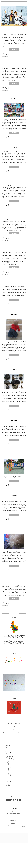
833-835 (14, 369)
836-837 (14, 314)
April (8, 784)
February (9, 786)
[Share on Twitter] (10, 53)
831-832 (14, 420)
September (9, 759)
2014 (7, 751)
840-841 (14, 248)
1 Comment (4, 207)
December (9, 756)
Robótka (14, 817)
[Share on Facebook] (6, 53)
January (9, 787)
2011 (7, 755)
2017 (7, 747)
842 (14, 215)
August (8, 761)
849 (14, 30)
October (9, 758)
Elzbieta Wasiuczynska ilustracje (13, 813)
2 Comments (5, 447)
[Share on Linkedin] (6, 54)
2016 (7, 748)
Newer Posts (6, 613)
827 (14, 529)
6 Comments (5, 139)
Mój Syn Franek (13, 819)
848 (14, 64)
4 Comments (5, 56)
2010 (7, 789)
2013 (7, 752)
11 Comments (5, 573)
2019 (7, 745)
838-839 (14, 282)
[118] (14, 726)
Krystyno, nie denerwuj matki (13, 825)
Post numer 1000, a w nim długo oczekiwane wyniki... (14, 732)
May (8, 782)
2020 (7, 744)
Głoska (13, 811)
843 (14, 181)
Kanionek (14, 814)
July (8, 762)
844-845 (14, 147)
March (8, 785)
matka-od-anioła (13, 820)
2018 (7, 746)
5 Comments (5, 173)
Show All (23, 826)
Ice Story (14, 822)
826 (14, 580)
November (9, 757)
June (8, 781)
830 (14, 454)
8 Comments (5, 90)
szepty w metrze (13, 816)
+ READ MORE (14, 49)
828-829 (14, 495)
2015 (7, 750)
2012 (7, 753)
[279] (14, 729)
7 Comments (5, 605)
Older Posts (22, 613)
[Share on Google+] (8, 54)
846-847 (14, 98)
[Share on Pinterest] (8, 53)
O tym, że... (13, 823)
